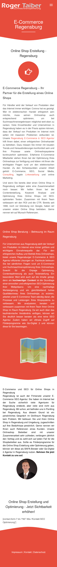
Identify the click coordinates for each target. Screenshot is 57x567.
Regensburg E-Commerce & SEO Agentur (32, 138)
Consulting (8, 174)
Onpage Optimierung (41, 270)
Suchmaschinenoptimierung (21, 267)
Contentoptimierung (12, 273)
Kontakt (7, 455)
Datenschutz (39, 552)
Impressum (17, 552)
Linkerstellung (32, 174)
